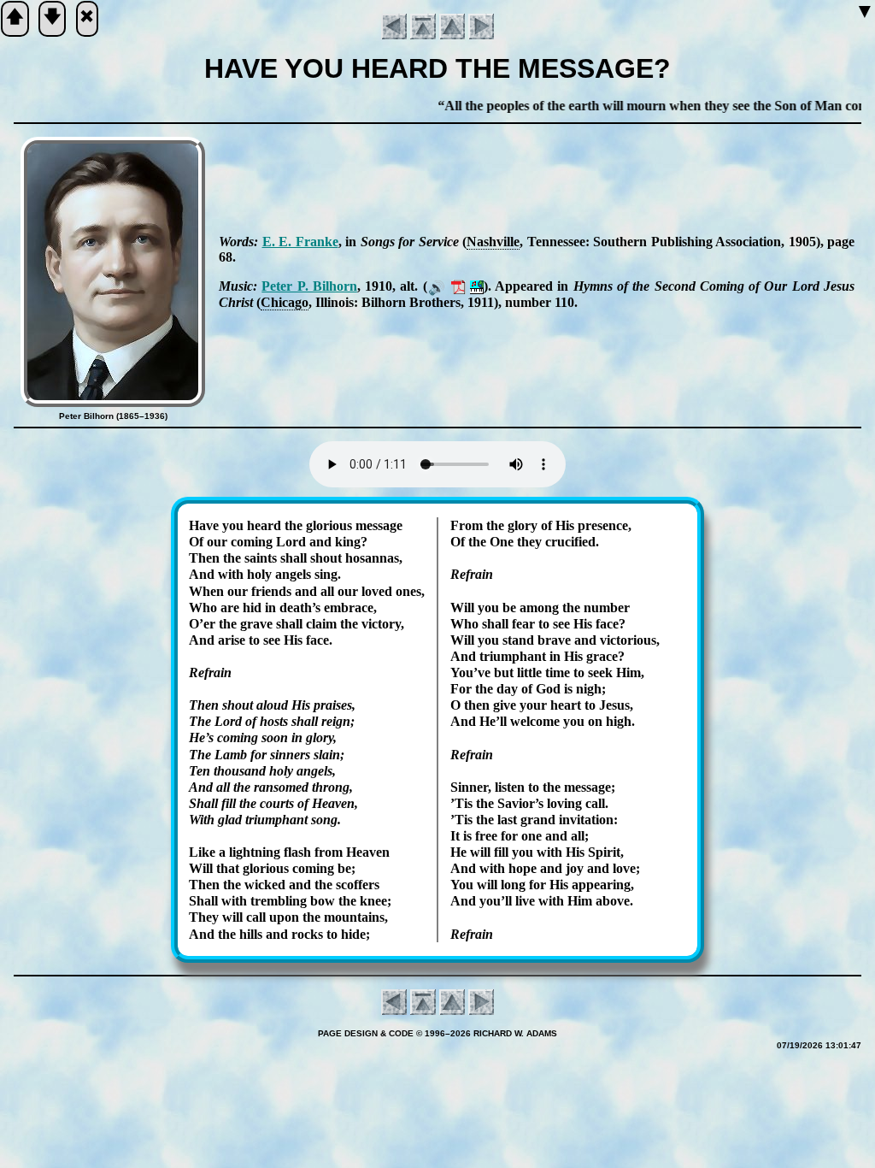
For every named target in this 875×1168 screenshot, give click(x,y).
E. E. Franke (300, 241)
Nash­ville (493, 241)
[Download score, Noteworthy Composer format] (477, 286)
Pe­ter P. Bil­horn (309, 286)
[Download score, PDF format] (458, 286)
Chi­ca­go (284, 302)
